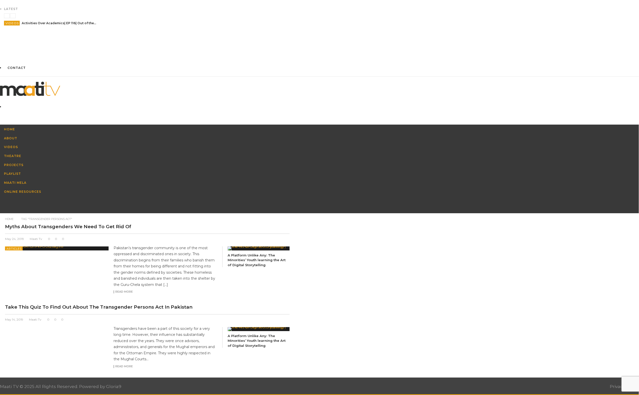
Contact (16, 68)
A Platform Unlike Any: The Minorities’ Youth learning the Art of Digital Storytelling (257, 260)
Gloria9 (113, 386)
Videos (12, 23)
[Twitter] (319, 54)
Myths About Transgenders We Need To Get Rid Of (68, 226)
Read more (124, 291)
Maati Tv (36, 239)
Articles (14, 248)
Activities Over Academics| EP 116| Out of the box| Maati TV (59, 23)
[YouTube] (319, 45)
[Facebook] (319, 35)
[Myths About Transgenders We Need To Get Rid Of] (57, 248)
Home (9, 219)
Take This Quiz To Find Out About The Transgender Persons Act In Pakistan (98, 307)
